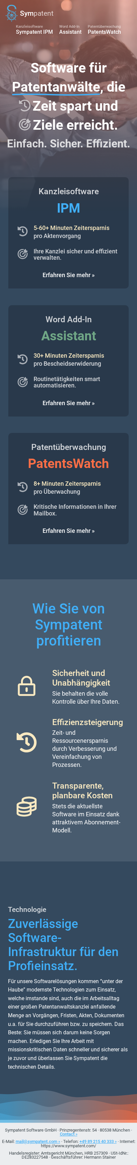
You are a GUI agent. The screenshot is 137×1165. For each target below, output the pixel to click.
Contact (67, 1134)
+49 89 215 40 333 (96, 1141)
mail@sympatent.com (36, 1141)
